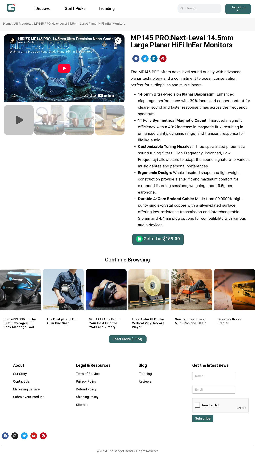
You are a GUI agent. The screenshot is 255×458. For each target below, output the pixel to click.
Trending (106, 8)
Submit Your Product (28, 397)
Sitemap (82, 405)
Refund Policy (86, 389)
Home (7, 23)
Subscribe (203, 418)
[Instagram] (14, 435)
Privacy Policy (86, 381)
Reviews (145, 381)
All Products (23, 23)
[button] (135, 58)
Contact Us (21, 381)
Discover (43, 8)
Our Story (20, 374)
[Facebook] (5, 435)
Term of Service (88, 374)
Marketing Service (26, 389)
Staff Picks (75, 8)
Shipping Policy (87, 397)
